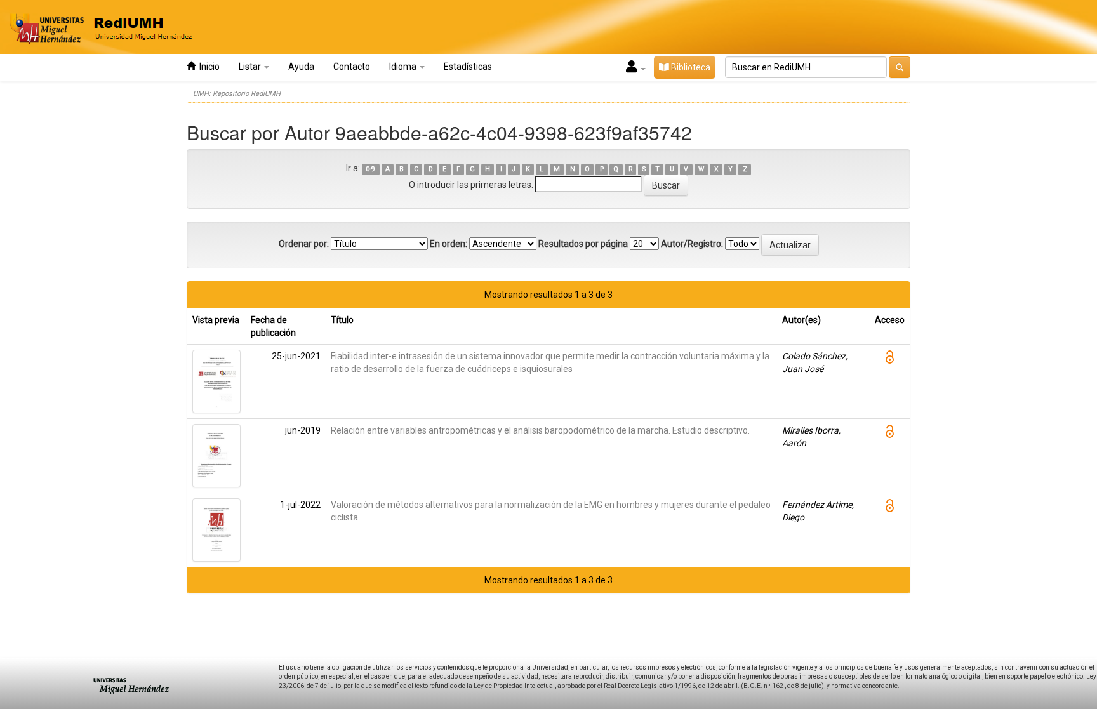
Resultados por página (583, 244)
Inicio (208, 67)
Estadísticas (468, 67)
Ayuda (301, 67)
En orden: (448, 244)
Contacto (351, 67)
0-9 (370, 169)
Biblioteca (689, 67)
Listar (251, 67)
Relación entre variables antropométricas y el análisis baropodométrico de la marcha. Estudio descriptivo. (540, 430)
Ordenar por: (304, 244)
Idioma (403, 67)
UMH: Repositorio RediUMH (237, 93)
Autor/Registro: (692, 244)
